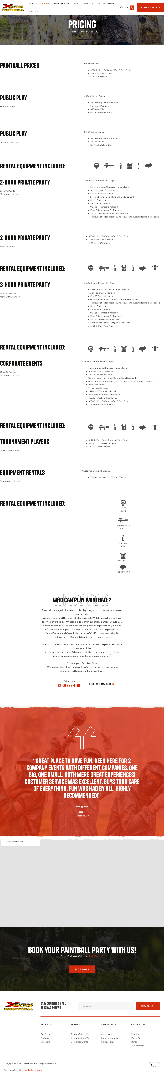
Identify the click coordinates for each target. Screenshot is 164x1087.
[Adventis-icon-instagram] (157, 1064)
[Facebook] (121, 7)
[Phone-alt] (132, 7)
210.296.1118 (96, 956)
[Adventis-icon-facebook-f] (151, 1064)
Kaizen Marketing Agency (30, 1070)
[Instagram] (127, 7)
